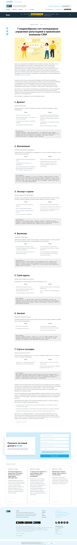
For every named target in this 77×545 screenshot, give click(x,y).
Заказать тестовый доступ (54, 6)
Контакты (32, 9)
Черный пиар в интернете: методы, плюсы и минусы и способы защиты (59, 473)
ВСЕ (22, 14)
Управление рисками (49, 14)
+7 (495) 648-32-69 (58, 531)
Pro (41, 24)
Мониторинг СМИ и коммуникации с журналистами (25, 512)
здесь (45, 543)
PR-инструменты (19, 181)
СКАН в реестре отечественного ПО (61, 512)
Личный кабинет (66, 6)
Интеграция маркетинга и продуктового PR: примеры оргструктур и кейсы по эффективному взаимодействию (15, 474)
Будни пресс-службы (37, 14)
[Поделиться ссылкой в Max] (7, 34)
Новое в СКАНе (47, 15)
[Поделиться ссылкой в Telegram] (7, 31)
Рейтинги (20, 9)
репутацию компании (25, 74)
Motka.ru (20, 535)
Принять (51, 543)
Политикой (66, 451)
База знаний (27, 14)
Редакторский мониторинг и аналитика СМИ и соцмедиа (25, 515)
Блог (26, 9)
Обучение (15, 9)
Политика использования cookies (61, 515)
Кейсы (57, 14)
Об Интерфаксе (58, 510)
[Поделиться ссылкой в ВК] (7, 28)
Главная (7, 19)
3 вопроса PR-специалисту (35, 15)
